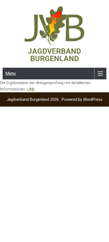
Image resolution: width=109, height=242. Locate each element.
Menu (10, 73)
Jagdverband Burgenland (54, 55)
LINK (31, 89)
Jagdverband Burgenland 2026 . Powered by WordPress (54, 99)
